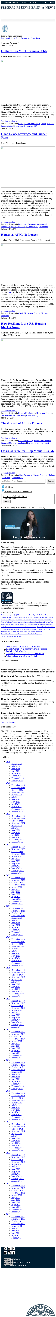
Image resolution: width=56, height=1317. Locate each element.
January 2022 (17, 904)
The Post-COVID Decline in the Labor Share (25, 653)
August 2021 (16, 918)
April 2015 (15, 1112)
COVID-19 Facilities (12, 617)
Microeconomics (26, 629)
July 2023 (15, 859)
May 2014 (15, 1141)
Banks (20, 123)
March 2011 (16, 1238)
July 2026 (15, 766)
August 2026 (16, 764)
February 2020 (17, 963)
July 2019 (15, 982)
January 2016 (17, 1088)
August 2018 (16, 1010)
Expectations (39, 619)
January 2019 (17, 996)
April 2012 (15, 1205)
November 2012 (18, 1188)
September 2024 (18, 823)
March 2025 (16, 806)
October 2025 (17, 790)
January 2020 (17, 965)
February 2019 (17, 994)
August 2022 (16, 887)
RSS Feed (8, 487)
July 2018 (15, 1013)
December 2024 (18, 816)
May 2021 (15, 925)
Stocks (18, 634)
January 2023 (17, 873)
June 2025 (15, 799)
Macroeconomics (18, 227)
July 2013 (15, 1167)
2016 (8, 1060)
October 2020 (17, 944)
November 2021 (18, 911)
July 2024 (15, 828)
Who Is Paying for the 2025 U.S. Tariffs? (23, 646)
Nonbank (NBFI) (9, 631)
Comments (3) (43, 443)
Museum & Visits (11, 2)
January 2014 (17, 1150)
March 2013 (16, 1176)
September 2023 (18, 854)
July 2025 (15, 797)
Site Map (11, 1293)
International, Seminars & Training (19, 1262)
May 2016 (15, 1079)
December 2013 (18, 1155)
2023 (8, 844)
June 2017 (15, 1046)
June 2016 (15, 1077)
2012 (8, 1183)
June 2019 (15, 984)
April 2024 (15, 835)
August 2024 (16, 825)
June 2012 (15, 1200)
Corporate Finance (32, 123)
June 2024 (15, 830)
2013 (8, 1152)
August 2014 (16, 1133)
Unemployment (17, 636)
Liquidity (7, 629)
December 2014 (18, 1124)
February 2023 (17, 870)
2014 (8, 1122)
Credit (43, 123)
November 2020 (18, 941)
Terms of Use (13, 1287)
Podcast (11, 1280)
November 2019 (18, 972)
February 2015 (17, 1117)
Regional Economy (29, 2)
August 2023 (16, 856)
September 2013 (18, 1162)
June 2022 (15, 892)
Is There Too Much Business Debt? (24, 51)
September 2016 (18, 1069)
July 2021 (15, 920)
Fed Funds (9, 622)
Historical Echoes (27, 624)
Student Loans (24, 634)
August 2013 (16, 1164)
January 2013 (17, 1181)
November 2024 (18, 818)
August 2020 (16, 949)
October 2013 (17, 1159)
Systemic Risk (32, 227)
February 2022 (17, 901)
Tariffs (6, 636)
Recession (33, 631)
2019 (8, 968)
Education (8, 619)
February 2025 (17, 809)
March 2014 (16, 1145)
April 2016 (15, 1081)
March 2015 (16, 1114)
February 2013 (17, 1178)
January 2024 (17, 842)
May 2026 (15, 771)
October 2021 (17, 913)
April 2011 (15, 1235)
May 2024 (15, 832)
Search (51, 481)
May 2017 (15, 1048)
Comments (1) (32, 415)
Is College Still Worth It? (16, 651)
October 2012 (17, 1190)
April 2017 (15, 1050)
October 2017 (17, 1036)
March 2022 (16, 899)
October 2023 (17, 851)
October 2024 (17, 821)
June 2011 (15, 1231)
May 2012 (15, 1202)
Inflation (7, 627)
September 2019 (18, 977)
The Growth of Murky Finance (21, 423)
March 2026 (16, 776)
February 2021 (17, 932)
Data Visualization (14, 1268)
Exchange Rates (30, 619)
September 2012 (18, 1193)
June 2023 (15, 861)
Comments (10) (30, 126)
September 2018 (18, 1008)
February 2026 (17, 778)
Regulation (21, 443)
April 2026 (15, 773)
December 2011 (17, 1216)
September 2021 (18, 915)
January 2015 (17, 1119)
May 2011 (15, 1233)
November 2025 (18, 787)
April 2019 (15, 989)
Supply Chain (32, 634)
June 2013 (15, 1169)
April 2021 (15, 927)
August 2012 (16, 1195)
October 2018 (17, 1005)
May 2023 (15, 863)
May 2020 (15, 956)
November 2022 (18, 880)
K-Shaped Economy (31, 627)
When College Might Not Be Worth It (21, 656)
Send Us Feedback (9, 722)
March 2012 (16, 1207)
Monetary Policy (36, 629)
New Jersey (44, 629)
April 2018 (15, 1020)
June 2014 (15, 1138)
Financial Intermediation (31, 622)
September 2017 (18, 1039)
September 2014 (18, 1131)
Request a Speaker (15, 1259)
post (10, 292)
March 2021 (16, 930)
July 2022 (15, 889)
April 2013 (15, 1174)
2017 (8, 1029)
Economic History (25, 440)
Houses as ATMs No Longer (19, 234)
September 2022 (18, 885)
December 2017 (18, 1032)
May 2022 (15, 894)
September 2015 (18, 1100)
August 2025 (16, 795)
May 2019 (15, 987)
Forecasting (8, 624)
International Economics (17, 627)
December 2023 (18, 847)
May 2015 (15, 1110)
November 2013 (18, 1157)
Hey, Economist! (17, 624)
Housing (44, 313)
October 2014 (17, 1129)
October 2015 (17, 1098)
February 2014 (17, 1148)
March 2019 (16, 991)
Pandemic (17, 631)
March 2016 (16, 1084)
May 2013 (15, 1171)
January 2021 (17, 934)
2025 (8, 783)
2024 (8, 814)
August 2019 (16, 979)
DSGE (46, 617)
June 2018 (15, 1015)
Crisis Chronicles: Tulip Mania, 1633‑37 (27, 451)
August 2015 (16, 1103)
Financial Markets (8, 443)
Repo (14, 634)
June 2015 (15, 1107)
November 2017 (18, 1034)
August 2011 (16, 1226)
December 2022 (18, 878)
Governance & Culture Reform (18, 1265)
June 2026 (15, 769)
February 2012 (17, 1209)
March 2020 (16, 960)
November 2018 (18, 1003)
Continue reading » (9, 121)
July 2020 (15, 951)
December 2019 (18, 970)
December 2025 (18, 785)
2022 (8, 875)
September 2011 (18, 1223)
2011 (8, 1214)
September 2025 (18, 792)
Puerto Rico (26, 631)
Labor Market (41, 627)
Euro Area (22, 619)
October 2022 (17, 882)
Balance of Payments (27, 224)
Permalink (18, 126)
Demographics (39, 617)
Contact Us (12, 1283)
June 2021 (15, 923)
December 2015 (18, 1093)
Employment (15, 619)
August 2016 (16, 1072)
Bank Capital (33, 615)
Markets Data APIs (14, 1277)
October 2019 (17, 975)
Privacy (11, 1290)
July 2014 (15, 1136)
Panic (21, 631)
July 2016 (15, 1074)
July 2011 (15, 1228)
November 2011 (18, 1219)
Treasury (10, 636)
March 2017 (16, 1053)
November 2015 (18, 1096)
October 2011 (17, 1221)
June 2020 (15, 953)
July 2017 (15, 1043)
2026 (8, 761)
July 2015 (15, 1105)
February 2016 (17, 1086)
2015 (8, 1091)
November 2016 (18, 1065)
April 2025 (15, 804)
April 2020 (15, 958)
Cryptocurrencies (30, 617)
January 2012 (17, 1212)
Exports (45, 619)
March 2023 (16, 868)
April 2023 (15, 866)
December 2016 (18, 1062)
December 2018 (18, 1001)
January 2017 (17, 1058)
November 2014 (18, 1126)
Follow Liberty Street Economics (18, 491)
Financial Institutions (26, 413)
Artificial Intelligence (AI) (9, 615)
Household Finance (32, 313)
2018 (8, 998)
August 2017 (16, 1041)
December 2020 (18, 939)
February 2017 (17, 1055)
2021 (8, 906)
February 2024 (17, 840)
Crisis (20, 475)
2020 (8, 937)
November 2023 (18, 849)
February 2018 (17, 1024)
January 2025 (17, 811)
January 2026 (17, 780)
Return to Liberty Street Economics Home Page (20, 38)
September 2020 (18, 946)
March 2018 (16, 1022)
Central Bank (44, 615)
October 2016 (17, 1067)
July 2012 (15, 1197)
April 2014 (15, 1143)
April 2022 (15, 896)
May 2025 (15, 802)
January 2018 (17, 1027)
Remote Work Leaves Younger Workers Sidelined (26, 649)
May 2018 (15, 1017)
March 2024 (16, 837)
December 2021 (18, 908)
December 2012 (18, 1186)
